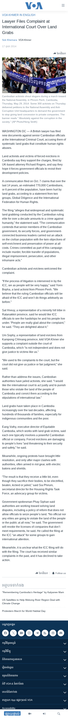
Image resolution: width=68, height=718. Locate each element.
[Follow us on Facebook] (5, 633)
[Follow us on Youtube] (21, 633)
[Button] (59, 53)
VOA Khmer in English (18, 15)
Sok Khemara (9, 40)
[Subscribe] (61, 633)
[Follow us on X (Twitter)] (13, 633)
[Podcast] (53, 633)
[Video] (30, 713)
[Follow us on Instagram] (29, 633)
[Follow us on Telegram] (37, 633)
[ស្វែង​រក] (59, 713)
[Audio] (44, 713)
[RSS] (45, 633)
